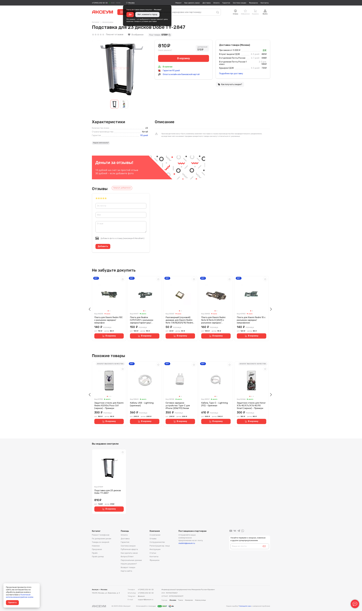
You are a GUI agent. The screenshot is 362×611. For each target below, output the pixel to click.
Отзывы (153, 539)
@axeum (141, 596)
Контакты (265, 3)
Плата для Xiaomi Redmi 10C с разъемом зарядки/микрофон (108, 320)
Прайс (95, 553)
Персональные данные (131, 560)
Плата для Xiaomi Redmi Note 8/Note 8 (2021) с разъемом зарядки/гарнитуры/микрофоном (213, 320)
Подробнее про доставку (231, 73)
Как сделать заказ (192, 3)
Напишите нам (245, 606)
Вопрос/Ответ (127, 556)
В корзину (110, 336)
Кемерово (189, 600)
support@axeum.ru (145, 600)
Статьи (153, 553)
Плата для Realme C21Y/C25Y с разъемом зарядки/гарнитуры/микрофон (141, 320)
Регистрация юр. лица (160, 546)
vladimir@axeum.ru (186, 543)
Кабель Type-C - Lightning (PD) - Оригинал (214, 404)
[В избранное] (122, 279)
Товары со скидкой (100, 542)
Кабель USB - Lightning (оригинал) (142, 404)
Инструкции (155, 549)
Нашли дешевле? (165, 50)
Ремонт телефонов (100, 535)
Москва (131, 3)
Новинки (96, 546)
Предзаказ (97, 549)
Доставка (206, 3)
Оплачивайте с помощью (146, 606)
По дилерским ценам (101, 539)
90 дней (144, 135)
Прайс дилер (98, 556)
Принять (12, 602)
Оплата (216, 3)
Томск (180, 600)
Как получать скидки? (230, 84)
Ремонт (178, 3)
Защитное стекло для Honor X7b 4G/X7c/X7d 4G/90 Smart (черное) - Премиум (251, 405)
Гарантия (226, 3)
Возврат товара (128, 567)
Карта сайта (126, 571)
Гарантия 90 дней (171, 70)
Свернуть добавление (122, 188)
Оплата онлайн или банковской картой (181, 74)
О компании (155, 535)
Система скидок (239, 3)
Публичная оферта (129, 549)
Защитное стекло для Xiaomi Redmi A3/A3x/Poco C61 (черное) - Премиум (108, 405)
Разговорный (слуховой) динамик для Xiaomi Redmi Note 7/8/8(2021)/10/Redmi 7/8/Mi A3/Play (179, 320)
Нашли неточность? (101, 143)
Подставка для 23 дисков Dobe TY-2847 (107, 491)
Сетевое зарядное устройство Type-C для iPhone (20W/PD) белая (178, 405)
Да (130, 14)
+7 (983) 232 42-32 (100, 3)
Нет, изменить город (147, 14)
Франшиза (253, 3)
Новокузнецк (200, 600)
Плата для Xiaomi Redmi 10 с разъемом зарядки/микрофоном (251, 320)
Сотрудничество (157, 542)
